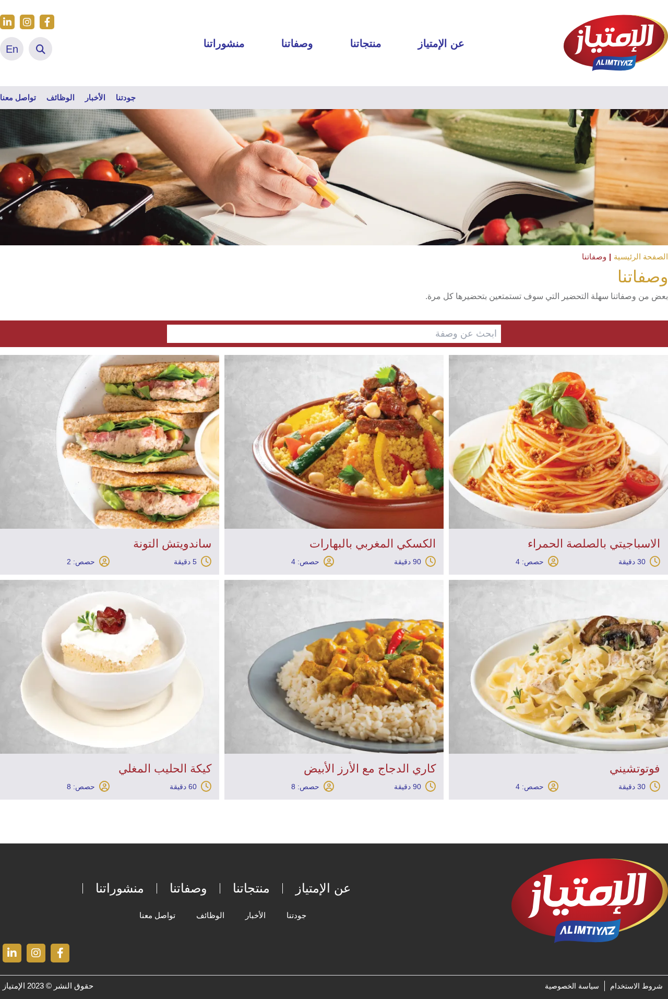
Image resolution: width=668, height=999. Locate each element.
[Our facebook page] (47, 22)
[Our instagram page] (27, 22)
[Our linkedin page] (7, 22)
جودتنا (126, 97)
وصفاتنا (297, 43)
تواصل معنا (18, 97)
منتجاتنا (365, 43)
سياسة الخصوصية (572, 986)
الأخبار (95, 97)
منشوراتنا (224, 43)
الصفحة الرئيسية (641, 256)
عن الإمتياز (441, 43)
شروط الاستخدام (636, 986)
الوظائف (60, 97)
